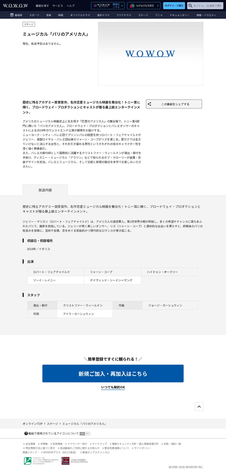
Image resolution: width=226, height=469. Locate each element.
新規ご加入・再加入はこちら (113, 373)
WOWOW (15, 5)
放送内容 (45, 189)
